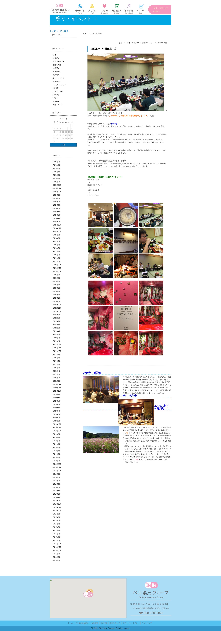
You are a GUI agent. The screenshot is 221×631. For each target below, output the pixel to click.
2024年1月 (57, 261)
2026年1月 (57, 182)
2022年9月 (57, 315)
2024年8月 (57, 238)
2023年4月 (57, 291)
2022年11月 (57, 308)
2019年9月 (57, 434)
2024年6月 (57, 245)
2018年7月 (57, 481)
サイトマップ (147, 623)
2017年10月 (57, 511)
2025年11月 (57, 188)
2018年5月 (57, 487)
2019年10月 (57, 431)
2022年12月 (57, 305)
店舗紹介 (56, 101)
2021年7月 (57, 361)
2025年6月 (57, 205)
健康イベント (58, 105)
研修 (54, 55)
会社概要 (94, 623)
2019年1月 (57, 461)
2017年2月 (57, 537)
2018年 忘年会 (127, 395)
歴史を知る (57, 65)
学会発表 (56, 68)
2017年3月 (57, 534)
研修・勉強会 (116, 9)
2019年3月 (57, 454)
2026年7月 (57, 162)
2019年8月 (57, 437)
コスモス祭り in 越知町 (163, 407)
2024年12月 (57, 225)
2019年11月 (57, 428)
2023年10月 (57, 271)
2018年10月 (57, 471)
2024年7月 (57, 241)
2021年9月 (57, 354)
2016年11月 (57, 547)
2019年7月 (57, 441)
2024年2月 (57, 258)
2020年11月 (57, 388)
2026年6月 (57, 165)
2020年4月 (57, 411)
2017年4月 (57, 530)
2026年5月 (57, 168)
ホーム (70, 623)
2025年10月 (57, 192)
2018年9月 (57, 474)
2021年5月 (57, 368)
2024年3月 (57, 255)
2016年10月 (57, 550)
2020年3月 (57, 414)
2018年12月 (57, 464)
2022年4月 (57, 331)
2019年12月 (57, 424)
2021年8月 (57, 358)
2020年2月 (57, 418)
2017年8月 (57, 517)
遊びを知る (148, 43)
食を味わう (57, 71)
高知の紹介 (128, 9)
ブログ (55, 98)
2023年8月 (57, 278)
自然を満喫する (59, 61)
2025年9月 (57, 195)
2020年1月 (57, 421)
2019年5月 (57, 447)
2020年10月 (57, 391)
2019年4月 (57, 451)
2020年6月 (57, 404)
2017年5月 (57, 527)
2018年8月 (57, 477)
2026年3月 (57, 175)
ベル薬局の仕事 (79, 9)
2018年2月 (57, 497)
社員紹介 (92, 9)
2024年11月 (57, 228)
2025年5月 (57, 208)
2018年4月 (57, 491)
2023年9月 (57, 275)
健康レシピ (57, 81)
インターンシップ (104, 9)
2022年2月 (57, 338)
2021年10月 (57, 351)
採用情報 (104, 623)
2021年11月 (57, 348)
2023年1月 (57, 301)
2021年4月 (57, 371)
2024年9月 (57, 235)
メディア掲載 (58, 91)
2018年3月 (57, 494)
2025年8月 (57, 198)
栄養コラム (57, 95)
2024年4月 (57, 251)
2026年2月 (57, 178)
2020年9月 (57, 394)
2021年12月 (57, 344)
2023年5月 (57, 288)
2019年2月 (57, 457)
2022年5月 (57, 328)
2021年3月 (57, 374)
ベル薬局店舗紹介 (82, 623)
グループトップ (160, 9)
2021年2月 (57, 378)
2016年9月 (57, 554)
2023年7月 (57, 281)
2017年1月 (57, 540)
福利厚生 (56, 88)
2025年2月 (57, 218)
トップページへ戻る (59, 31)
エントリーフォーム (141, 9)
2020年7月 (57, 401)
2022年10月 (57, 311)
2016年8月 (57, 557)
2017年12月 (57, 504)
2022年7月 (57, 321)
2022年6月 (57, 325)
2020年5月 (57, 408)
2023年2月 (57, 298)
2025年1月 (57, 222)
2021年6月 (57, 364)
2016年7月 (57, 560)
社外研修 (56, 75)
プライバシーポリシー (131, 623)
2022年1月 (57, 341)
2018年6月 (57, 484)
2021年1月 (57, 381)
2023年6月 (57, 285)
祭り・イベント (124, 43)
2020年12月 (57, 384)
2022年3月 (57, 334)
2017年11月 (57, 507)
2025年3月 (57, 215)
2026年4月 (57, 172)
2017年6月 (57, 524)
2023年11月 (57, 268)
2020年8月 (57, 398)
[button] (88, 595)
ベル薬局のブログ (137, 43)
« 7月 (63, 145)
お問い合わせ (115, 623)
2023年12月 (57, 265)
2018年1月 (57, 501)
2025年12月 (57, 185)
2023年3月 (57, 295)
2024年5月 (57, 248)
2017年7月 (57, 521)
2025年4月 (57, 212)
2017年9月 (57, 514)
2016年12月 (57, 544)
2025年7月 (57, 202)
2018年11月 (57, 467)
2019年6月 (57, 444)
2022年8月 (57, 318)
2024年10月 (57, 232)
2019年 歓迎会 (92, 372)
